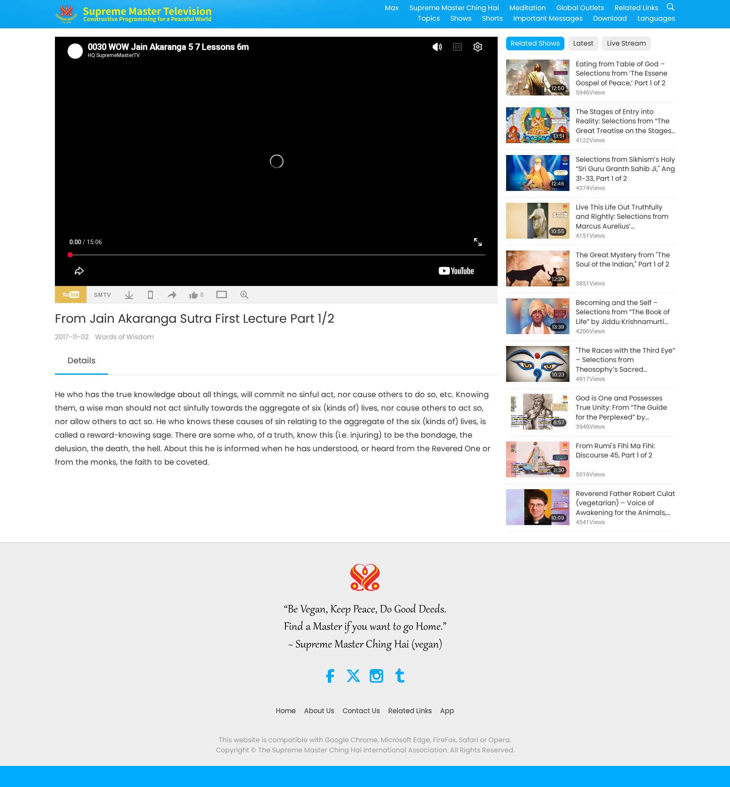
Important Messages (548, 18)
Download (610, 18)
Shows (460, 18)
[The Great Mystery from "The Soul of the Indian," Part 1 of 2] (537, 268)
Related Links (636, 8)
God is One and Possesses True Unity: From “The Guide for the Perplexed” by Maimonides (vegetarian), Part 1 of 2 (621, 408)
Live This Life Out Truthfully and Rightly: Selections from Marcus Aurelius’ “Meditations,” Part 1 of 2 (622, 217)
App (447, 711)
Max (392, 8)
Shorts (492, 18)
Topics (429, 18)
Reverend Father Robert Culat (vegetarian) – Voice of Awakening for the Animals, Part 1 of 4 (625, 503)
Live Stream (626, 43)
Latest (583, 43)
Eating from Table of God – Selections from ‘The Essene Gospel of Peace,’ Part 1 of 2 (621, 74)
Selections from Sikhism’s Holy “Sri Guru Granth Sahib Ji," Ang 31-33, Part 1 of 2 (625, 169)
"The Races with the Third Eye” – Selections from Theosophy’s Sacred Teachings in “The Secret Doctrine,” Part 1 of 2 (625, 360)
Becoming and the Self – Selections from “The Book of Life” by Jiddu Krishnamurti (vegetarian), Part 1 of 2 (623, 312)
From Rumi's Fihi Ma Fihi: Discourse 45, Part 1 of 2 (615, 450)
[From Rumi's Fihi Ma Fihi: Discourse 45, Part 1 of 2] (537, 459)
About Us (319, 711)
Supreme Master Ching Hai (454, 8)
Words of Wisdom (124, 337)
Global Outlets (580, 8)
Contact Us (361, 711)
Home (286, 711)
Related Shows (535, 43)
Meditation (527, 8)
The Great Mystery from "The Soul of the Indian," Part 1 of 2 (623, 260)
